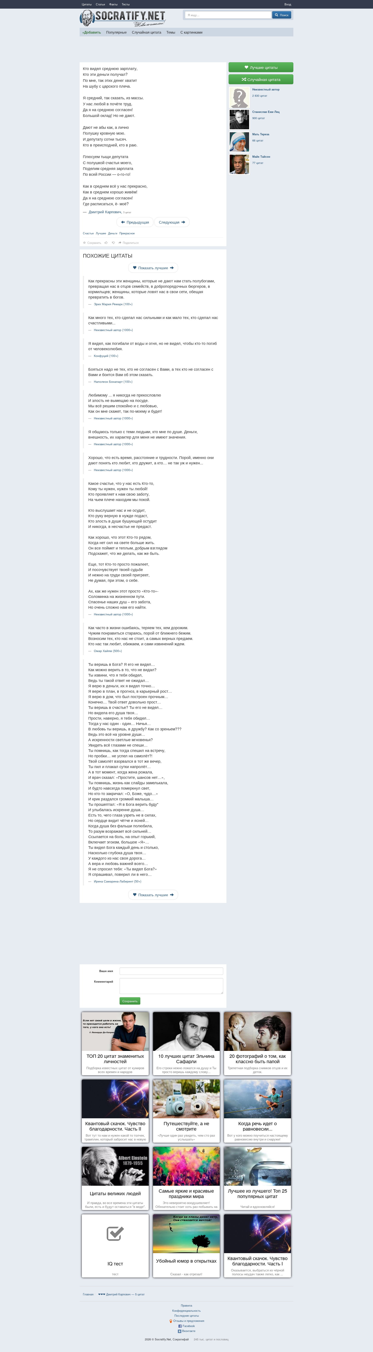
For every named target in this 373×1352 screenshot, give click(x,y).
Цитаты (87, 4)
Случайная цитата (146, 32)
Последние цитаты (186, 1315)
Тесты (126, 4)
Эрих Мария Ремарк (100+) (113, 304)
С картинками (191, 32)
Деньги (112, 233)
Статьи (100, 4)
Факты (113, 4)
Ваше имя (106, 971)
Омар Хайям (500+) (108, 651)
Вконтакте (188, 1331)
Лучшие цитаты (263, 67)
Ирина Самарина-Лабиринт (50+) (117, 881)
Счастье (88, 233)
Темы (170, 32)
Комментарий (103, 981)
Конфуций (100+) (106, 355)
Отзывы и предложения (188, 1321)
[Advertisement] (186, 49)
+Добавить (91, 32)
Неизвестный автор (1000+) (113, 330)
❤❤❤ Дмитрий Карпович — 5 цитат (121, 1294)
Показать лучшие (153, 267)
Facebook (189, 1326)
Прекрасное (127, 233)
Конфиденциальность (186, 1310)
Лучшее (101, 233)
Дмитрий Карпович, (110, 211)
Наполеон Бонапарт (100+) (113, 381)
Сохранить (130, 1001)
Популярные (116, 32)
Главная (88, 1294)
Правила (186, 1305)
